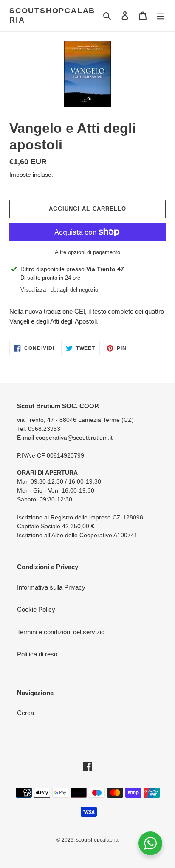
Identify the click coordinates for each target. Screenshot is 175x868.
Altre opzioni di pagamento (87, 252)
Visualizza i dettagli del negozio (59, 289)
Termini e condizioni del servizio (60, 632)
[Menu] (160, 15)
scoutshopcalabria (52, 15)
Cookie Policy (36, 609)
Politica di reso (37, 654)
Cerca (25, 712)
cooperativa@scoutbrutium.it (74, 437)
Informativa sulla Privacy (51, 587)
